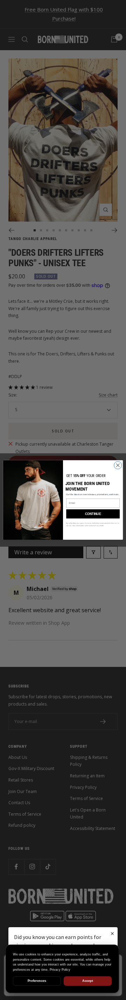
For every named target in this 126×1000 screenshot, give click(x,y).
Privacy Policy (60, 969)
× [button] (112, 933)
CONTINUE (93, 514)
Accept (87, 981)
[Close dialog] (118, 465)
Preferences (37, 981)
